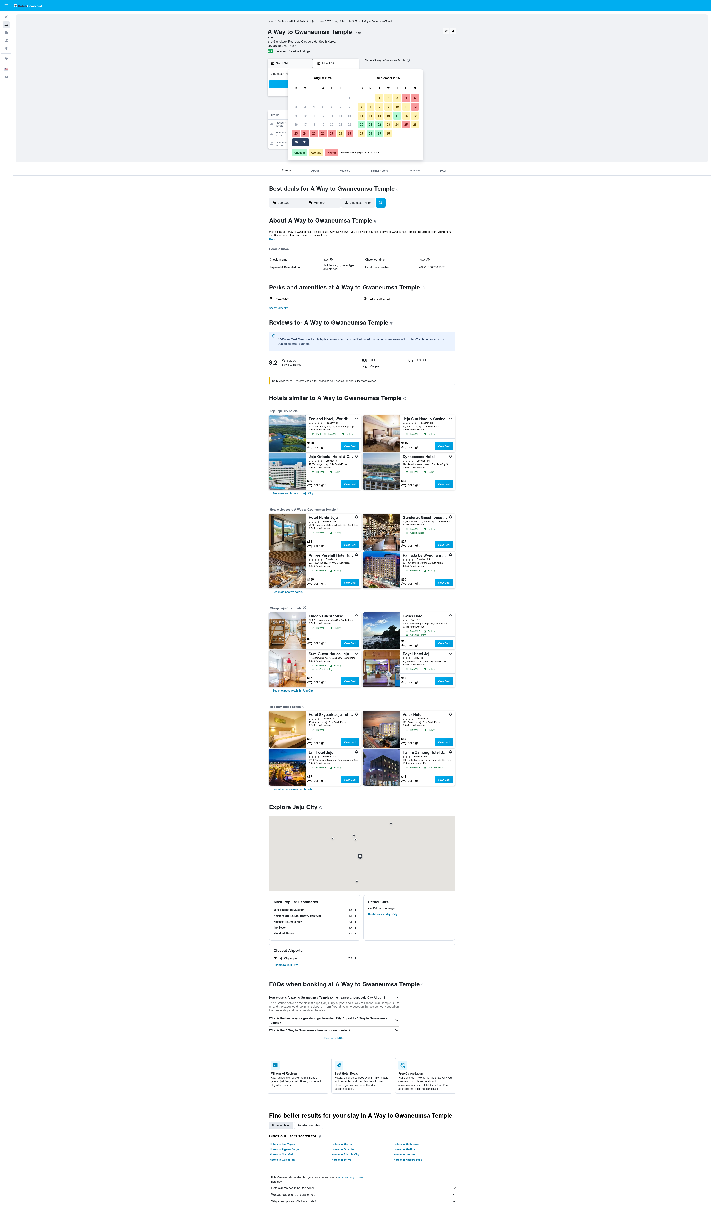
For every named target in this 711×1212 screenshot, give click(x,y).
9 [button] (296, 115)
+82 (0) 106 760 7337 (282, 46)
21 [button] (340, 124)
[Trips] (6, 58)
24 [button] (305, 133)
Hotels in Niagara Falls (408, 1159)
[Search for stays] (6, 25)
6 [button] (332, 107)
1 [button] (349, 98)
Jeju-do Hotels (317, 21)
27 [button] (331, 133)
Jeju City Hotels (343, 21)
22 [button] (349, 124)
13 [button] (331, 115)
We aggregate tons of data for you (293, 1194)
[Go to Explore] (6, 48)
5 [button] (323, 107)
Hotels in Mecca (342, 1144)
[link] (293, 493)
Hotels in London (405, 1154)
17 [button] (305, 124)
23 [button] (296, 133)
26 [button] (322, 133)
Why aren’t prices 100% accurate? (293, 1201)
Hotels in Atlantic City (345, 1154)
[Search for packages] (6, 40)
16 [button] (296, 124)
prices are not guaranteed (351, 1177)
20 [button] (331, 124)
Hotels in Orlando (343, 1149)
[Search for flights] (6, 17)
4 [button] (314, 107)
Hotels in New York (281, 1154)
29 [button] (349, 133)
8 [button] (349, 107)
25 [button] (314, 133)
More (272, 239)
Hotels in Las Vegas (282, 1144)
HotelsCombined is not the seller (292, 1188)
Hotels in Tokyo (341, 1159)
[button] (6, 6)
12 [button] (322, 115)
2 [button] (296, 107)
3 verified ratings (299, 51)
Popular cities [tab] (281, 1125)
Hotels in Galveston (282, 1159)
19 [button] (322, 124)
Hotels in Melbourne (406, 1144)
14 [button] (340, 115)
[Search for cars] (6, 32)
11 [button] (314, 115)
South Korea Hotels (288, 21)
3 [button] (305, 107)
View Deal (350, 446)
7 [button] (340, 107)
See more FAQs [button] (334, 1038)
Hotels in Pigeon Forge (284, 1149)
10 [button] (305, 115)
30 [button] (296, 142)
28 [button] (340, 133)
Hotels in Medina (404, 1149)
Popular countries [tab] (308, 1125)
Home (271, 21)
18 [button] (314, 124)
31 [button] (305, 142)
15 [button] (349, 115)
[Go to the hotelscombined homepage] (27, 5)
